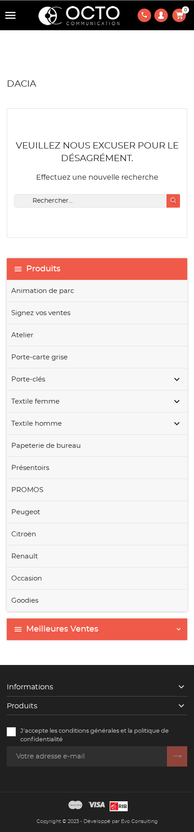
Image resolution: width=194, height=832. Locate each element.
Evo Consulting (139, 821)
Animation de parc (42, 291)
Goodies (24, 600)
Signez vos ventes (40, 313)
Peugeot (25, 512)
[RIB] (119, 805)
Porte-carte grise (39, 357)
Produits (43, 269)
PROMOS (27, 490)
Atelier (22, 335)
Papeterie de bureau (46, 445)
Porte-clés (28, 379)
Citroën (23, 534)
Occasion (26, 578)
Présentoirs (30, 468)
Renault (24, 556)
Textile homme (36, 423)
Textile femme (35, 401)
